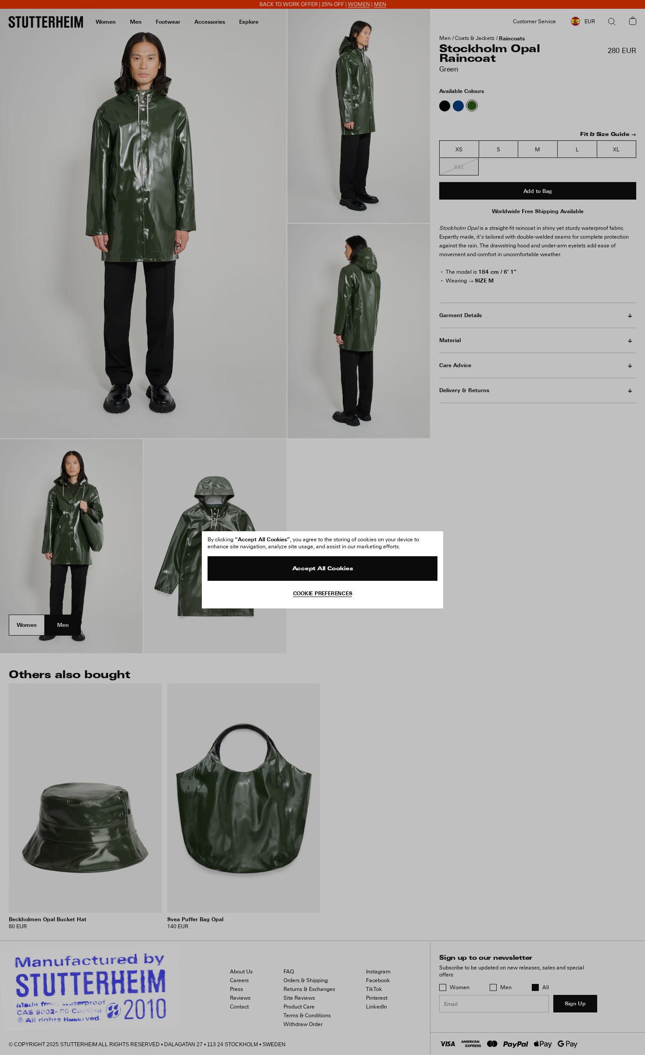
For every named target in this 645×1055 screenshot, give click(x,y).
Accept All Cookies (322, 569)
